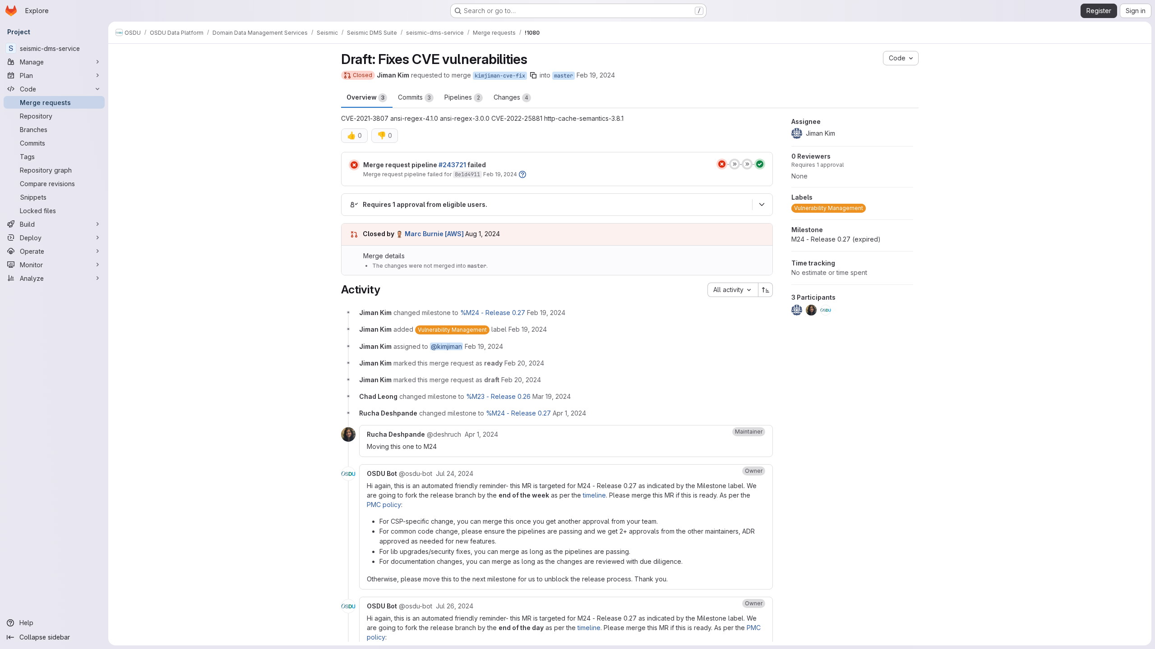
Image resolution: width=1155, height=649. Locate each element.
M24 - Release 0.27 (836, 239)
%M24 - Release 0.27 (492, 312)
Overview (365, 97)
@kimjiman (446, 346)
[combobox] (732, 290)
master (563, 75)
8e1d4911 (467, 174)
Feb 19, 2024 (596, 75)
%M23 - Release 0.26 (498, 396)
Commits (414, 97)
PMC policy (384, 504)
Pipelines (462, 97)
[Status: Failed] (354, 165)
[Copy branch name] (533, 75)
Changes (511, 97)
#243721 (452, 165)
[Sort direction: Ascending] (765, 290)
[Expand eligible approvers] (761, 204)
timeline (594, 495)
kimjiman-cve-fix (500, 75)
